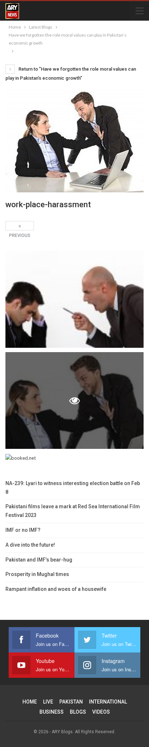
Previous (19, 225)
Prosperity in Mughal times (37, 574)
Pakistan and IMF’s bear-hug (38, 560)
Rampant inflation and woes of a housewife (55, 589)
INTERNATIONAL (108, 702)
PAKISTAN (71, 702)
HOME (29, 702)
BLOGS (78, 712)
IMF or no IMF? (23, 530)
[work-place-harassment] (74, 299)
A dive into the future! (30, 545)
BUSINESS (51, 712)
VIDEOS (101, 712)
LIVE (48, 702)
